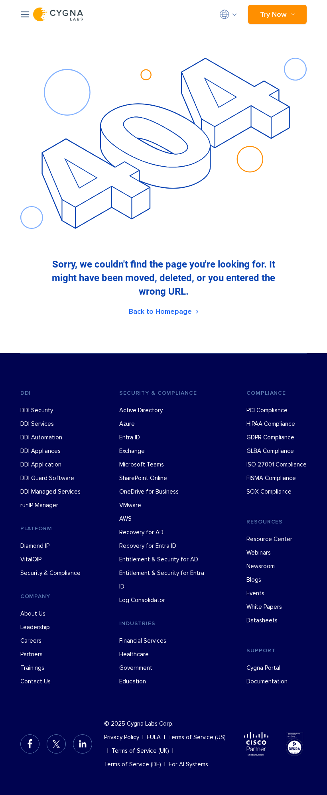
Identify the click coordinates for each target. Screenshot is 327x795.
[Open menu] (25, 14)
